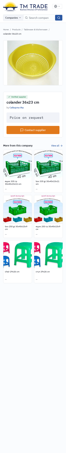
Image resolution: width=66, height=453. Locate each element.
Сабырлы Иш (17, 107)
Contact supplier (35, 130)
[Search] (58, 18)
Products (16, 29)
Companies (11, 17)
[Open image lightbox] (33, 62)
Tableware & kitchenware (36, 29)
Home (6, 29)
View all (55, 145)
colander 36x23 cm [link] (12, 33)
